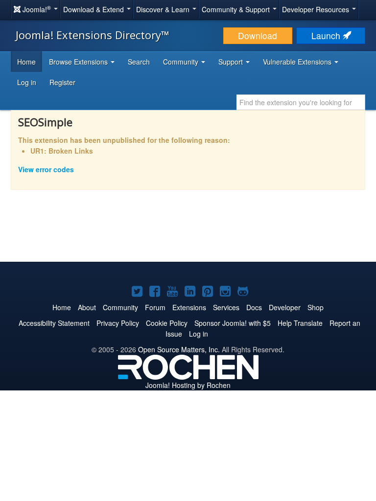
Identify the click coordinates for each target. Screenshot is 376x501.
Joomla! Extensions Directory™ (92, 34)
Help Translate (300, 323)
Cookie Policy (167, 323)
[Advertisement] (188, 232)
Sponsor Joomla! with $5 (232, 323)
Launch (327, 35)
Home (26, 62)
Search (139, 62)
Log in (26, 82)
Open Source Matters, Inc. (179, 349)
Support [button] (231, 62)
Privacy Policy (117, 323)
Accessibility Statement (54, 323)
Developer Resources (316, 9)
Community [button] (181, 62)
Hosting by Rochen (188, 385)
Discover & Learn (163, 9)
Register (62, 82)
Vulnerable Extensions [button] (298, 62)
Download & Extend (94, 9)
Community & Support (237, 9)
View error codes (46, 169)
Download (257, 35)
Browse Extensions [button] (79, 62)
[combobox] (300, 102)
